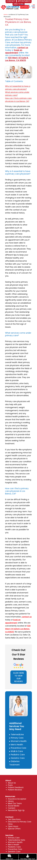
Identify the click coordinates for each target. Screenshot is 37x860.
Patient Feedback (15, 787)
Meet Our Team (15, 803)
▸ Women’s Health (18, 741)
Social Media (13, 806)
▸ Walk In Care (16, 751)
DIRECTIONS (19, 4)
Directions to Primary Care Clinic (19, 822)
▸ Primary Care (16, 737)
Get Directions (14, 819)
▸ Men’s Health (16, 744)
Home (5, 14)
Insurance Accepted (17, 799)
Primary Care (14, 837)
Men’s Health (13, 844)
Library (11, 801)
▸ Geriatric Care (17, 758)
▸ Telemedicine (16, 734)
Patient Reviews (15, 789)
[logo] (10, 5)
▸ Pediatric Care (17, 754)
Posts (10, 785)
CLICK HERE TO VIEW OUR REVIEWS (18, 677)
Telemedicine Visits (16, 840)
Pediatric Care (14, 847)
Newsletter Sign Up (16, 810)
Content (11, 808)
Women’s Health (15, 842)
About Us (12, 783)
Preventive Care (15, 849)
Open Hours (13, 826)
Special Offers (14, 828)
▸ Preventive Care (17, 748)
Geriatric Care (14, 851)
